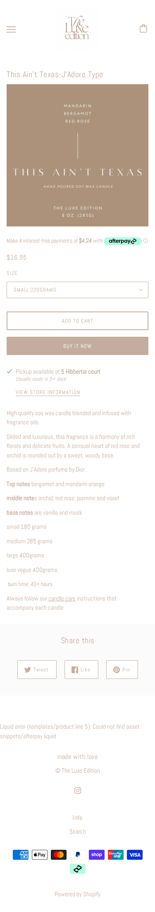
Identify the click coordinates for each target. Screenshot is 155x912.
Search (77, 831)
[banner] (77, 28)
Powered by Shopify (77, 894)
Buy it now (77, 346)
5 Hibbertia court (80, 371)
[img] (77, 790)
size (12, 273)
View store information (48, 392)
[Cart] (144, 29)
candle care (62, 598)
